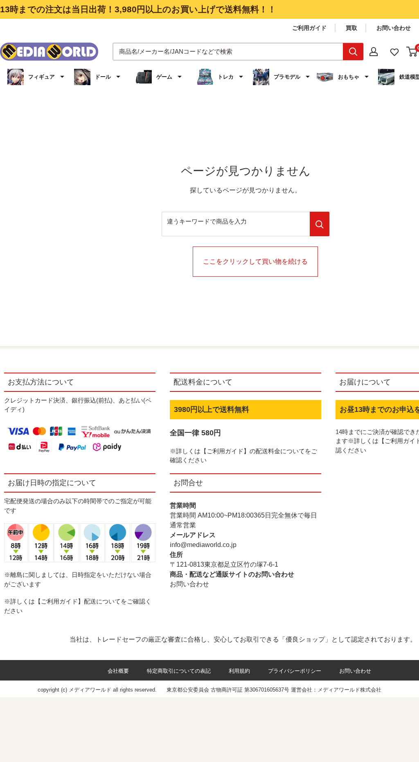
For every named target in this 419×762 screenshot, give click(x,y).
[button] (37, 77)
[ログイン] (373, 51)
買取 (351, 28)
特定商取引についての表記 (179, 671)
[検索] (353, 51)
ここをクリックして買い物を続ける (255, 261)
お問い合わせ (393, 28)
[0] (412, 52)
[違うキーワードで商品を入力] (319, 224)
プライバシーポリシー (294, 671)
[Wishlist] (394, 51)
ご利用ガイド (309, 28)
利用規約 (239, 671)
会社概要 (118, 671)
